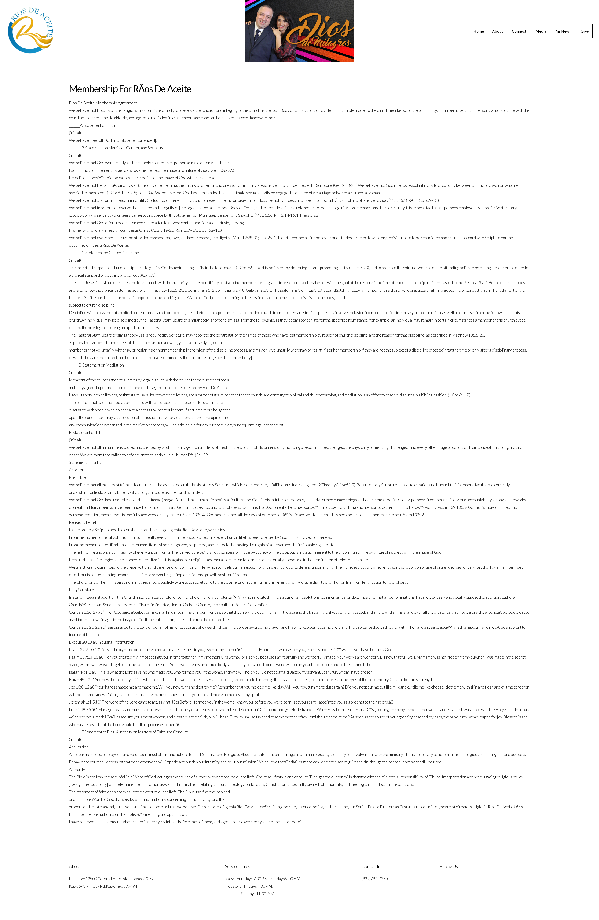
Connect (519, 31)
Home (478, 31)
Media (541, 31)
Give (585, 31)
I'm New (562, 31)
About (498, 31)
